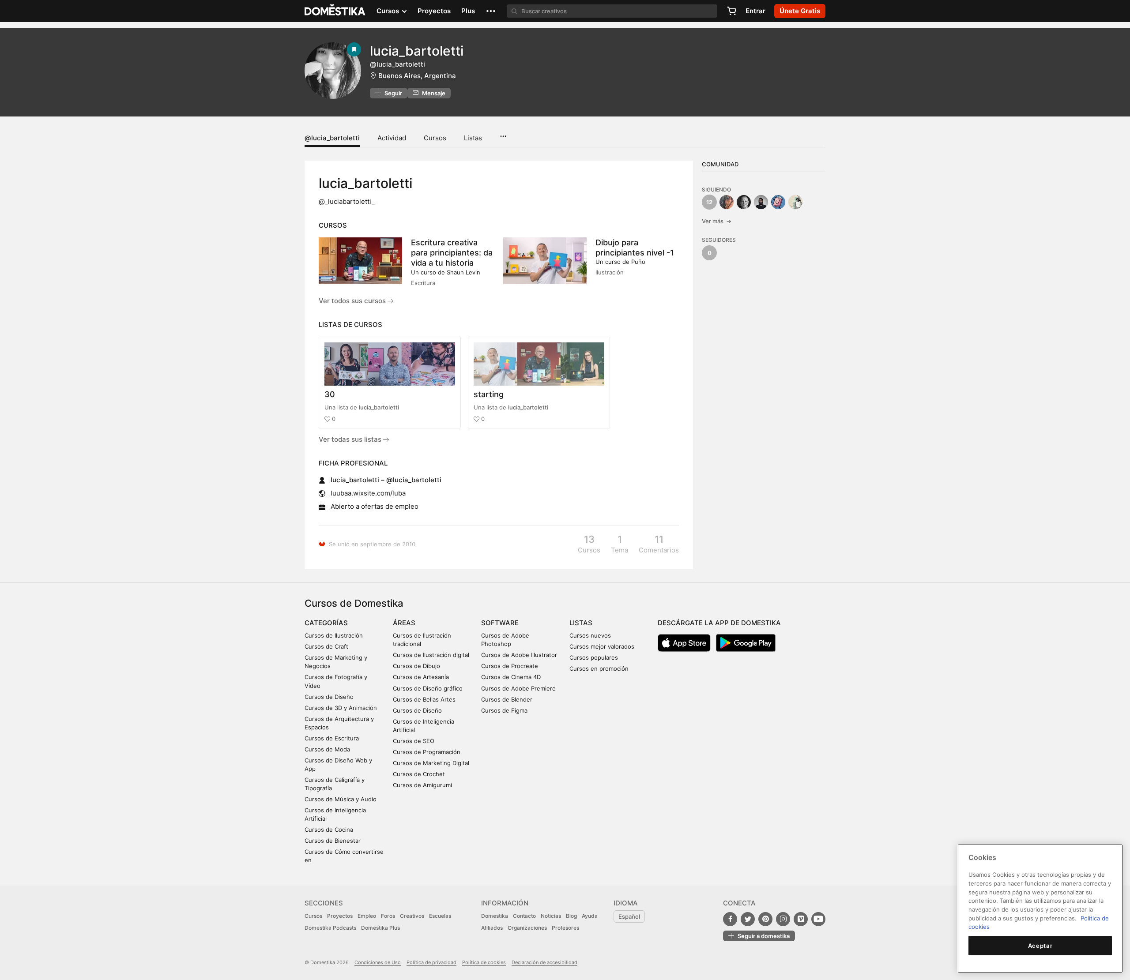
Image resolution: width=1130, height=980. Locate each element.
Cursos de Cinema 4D (511, 676)
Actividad (391, 138)
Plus (468, 11)
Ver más (716, 221)
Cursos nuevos (590, 635)
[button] (491, 11)
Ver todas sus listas (351, 439)
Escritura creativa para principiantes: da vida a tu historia (452, 252)
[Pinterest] (765, 919)
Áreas (404, 623)
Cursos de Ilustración (334, 635)
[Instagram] (783, 919)
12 (709, 202)
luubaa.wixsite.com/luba (368, 493)
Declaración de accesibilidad (544, 962)
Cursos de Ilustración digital (431, 654)
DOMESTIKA (335, 11)
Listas (473, 138)
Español (629, 916)
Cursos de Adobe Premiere (518, 688)
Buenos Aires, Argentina (417, 75)
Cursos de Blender (506, 699)
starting (489, 394)
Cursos (435, 138)
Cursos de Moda (327, 749)
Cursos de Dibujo (416, 665)
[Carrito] (731, 11)
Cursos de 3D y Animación (341, 707)
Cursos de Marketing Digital (431, 762)
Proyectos (434, 11)
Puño (638, 261)
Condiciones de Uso (377, 962)
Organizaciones (527, 927)
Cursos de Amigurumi (422, 785)
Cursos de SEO (413, 740)
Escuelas (440, 915)
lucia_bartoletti (379, 407)
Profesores (565, 927)
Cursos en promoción (599, 668)
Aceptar (1040, 945)
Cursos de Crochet (419, 773)
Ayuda (590, 915)
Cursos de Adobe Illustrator (519, 654)
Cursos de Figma (504, 710)
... (503, 133)
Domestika (494, 915)
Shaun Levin (463, 272)
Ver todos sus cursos (353, 301)
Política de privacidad (431, 962)
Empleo (367, 915)
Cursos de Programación (426, 751)
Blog (571, 915)
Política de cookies (484, 962)
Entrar (755, 11)
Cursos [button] (389, 11)
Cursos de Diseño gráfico (428, 688)
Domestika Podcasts (330, 927)
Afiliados (492, 927)
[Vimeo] (801, 919)
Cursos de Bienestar (333, 840)
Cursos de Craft (326, 646)
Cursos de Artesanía (421, 676)
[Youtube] (818, 919)
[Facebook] (730, 919)
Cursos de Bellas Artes (424, 699)
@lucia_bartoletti (332, 138)
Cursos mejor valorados (601, 646)
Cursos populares (593, 657)
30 (329, 394)
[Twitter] (748, 919)
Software (500, 623)
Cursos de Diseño (329, 696)
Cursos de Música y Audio (341, 799)
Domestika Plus (380, 927)
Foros (388, 915)
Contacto (524, 915)
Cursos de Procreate (509, 665)
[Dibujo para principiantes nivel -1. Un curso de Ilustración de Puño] (545, 260)
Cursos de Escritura (332, 738)
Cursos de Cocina (329, 829)
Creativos (412, 915)
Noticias (551, 915)
